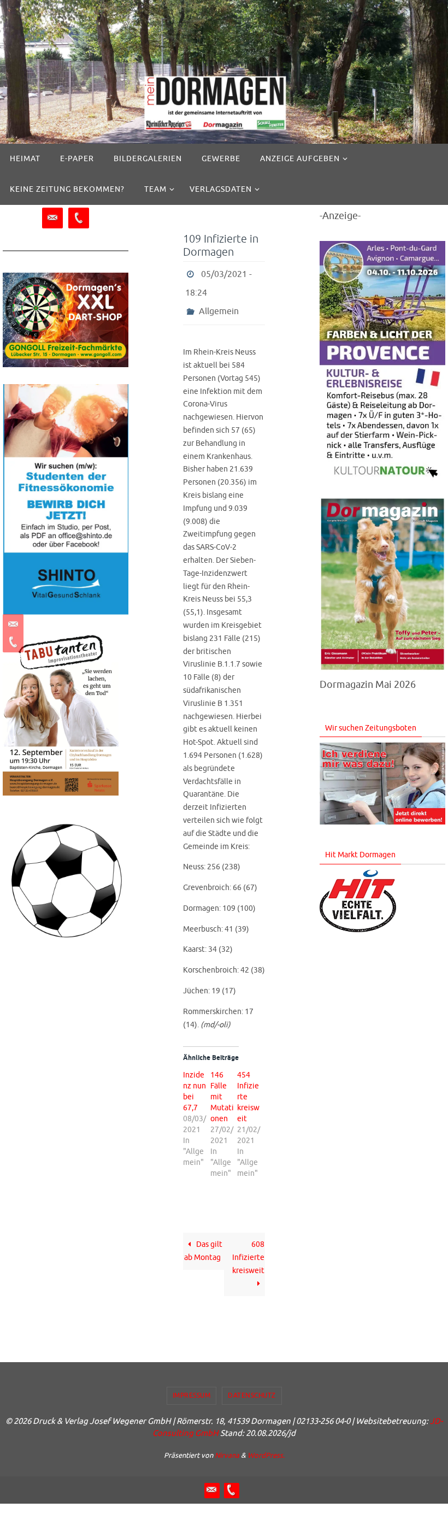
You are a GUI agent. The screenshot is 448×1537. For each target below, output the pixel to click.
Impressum (192, 1386)
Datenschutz (252, 1386)
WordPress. (266, 1446)
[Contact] (11, 624)
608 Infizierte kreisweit (248, 1249)
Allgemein (219, 303)
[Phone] (11, 642)
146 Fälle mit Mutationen (222, 1088)
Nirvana (227, 1446)
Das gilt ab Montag (203, 1242)
